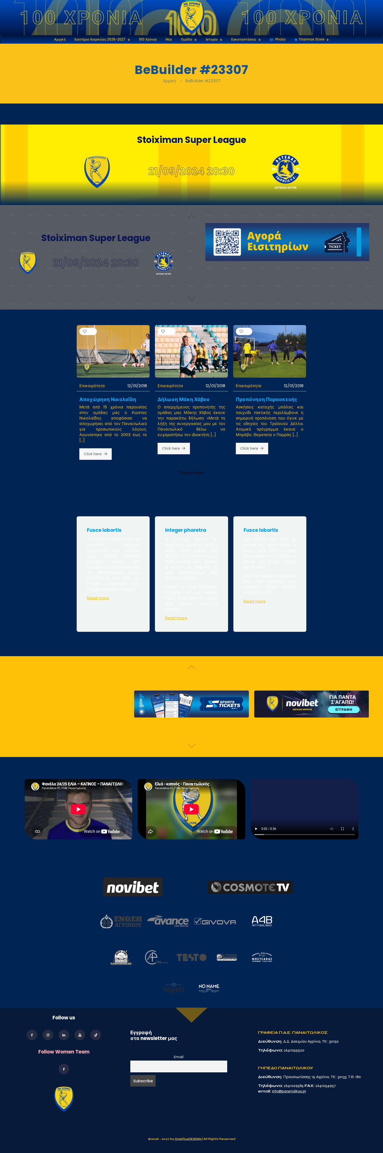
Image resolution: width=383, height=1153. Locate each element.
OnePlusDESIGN (188, 1139)
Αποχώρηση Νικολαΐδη (107, 399)
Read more (98, 598)
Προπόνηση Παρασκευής (266, 399)
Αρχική (170, 81)
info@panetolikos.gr (289, 1091)
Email (179, 1056)
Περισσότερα (191, 472)
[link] (191, 17)
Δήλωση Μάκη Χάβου (183, 399)
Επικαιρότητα (92, 385)
